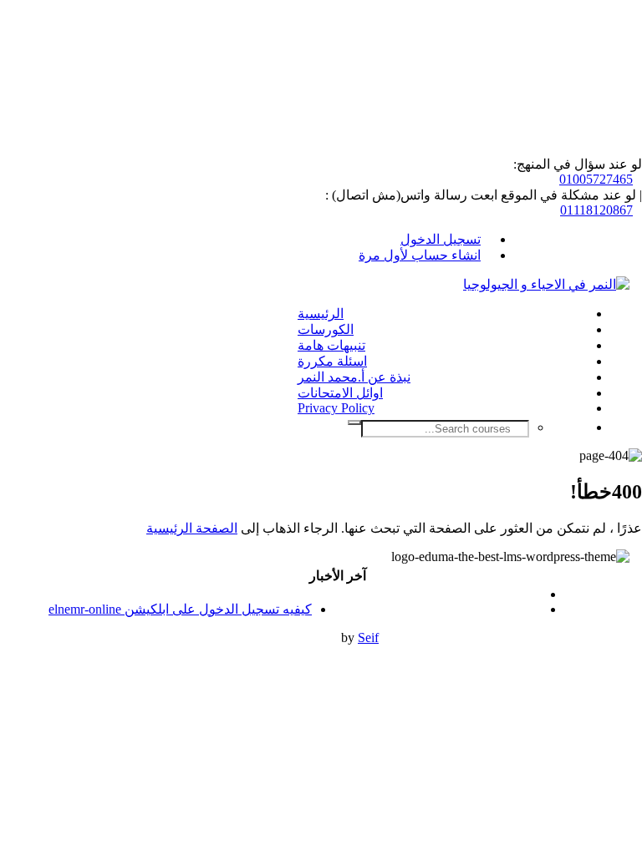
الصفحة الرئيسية (191, 528)
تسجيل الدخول (440, 239)
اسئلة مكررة (332, 361)
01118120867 (596, 210)
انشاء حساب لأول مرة (420, 255)
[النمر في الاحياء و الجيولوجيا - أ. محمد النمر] (546, 284)
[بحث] (354, 422)
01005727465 (596, 179)
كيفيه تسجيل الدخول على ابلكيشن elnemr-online (180, 609)
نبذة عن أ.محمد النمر (354, 377)
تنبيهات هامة (331, 345)
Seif (368, 637)
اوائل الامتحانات (340, 393)
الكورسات (326, 329)
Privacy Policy (336, 408)
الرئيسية (321, 313)
